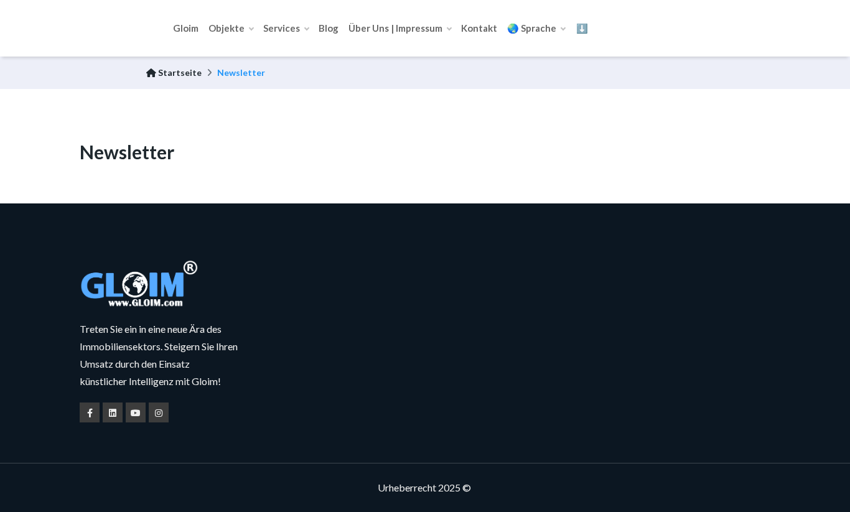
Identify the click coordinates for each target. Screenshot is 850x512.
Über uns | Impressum (396, 28)
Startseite (179, 72)
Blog (329, 28)
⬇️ (582, 28)
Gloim (185, 28)
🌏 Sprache (532, 28)
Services (282, 28)
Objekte (227, 28)
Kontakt (479, 28)
